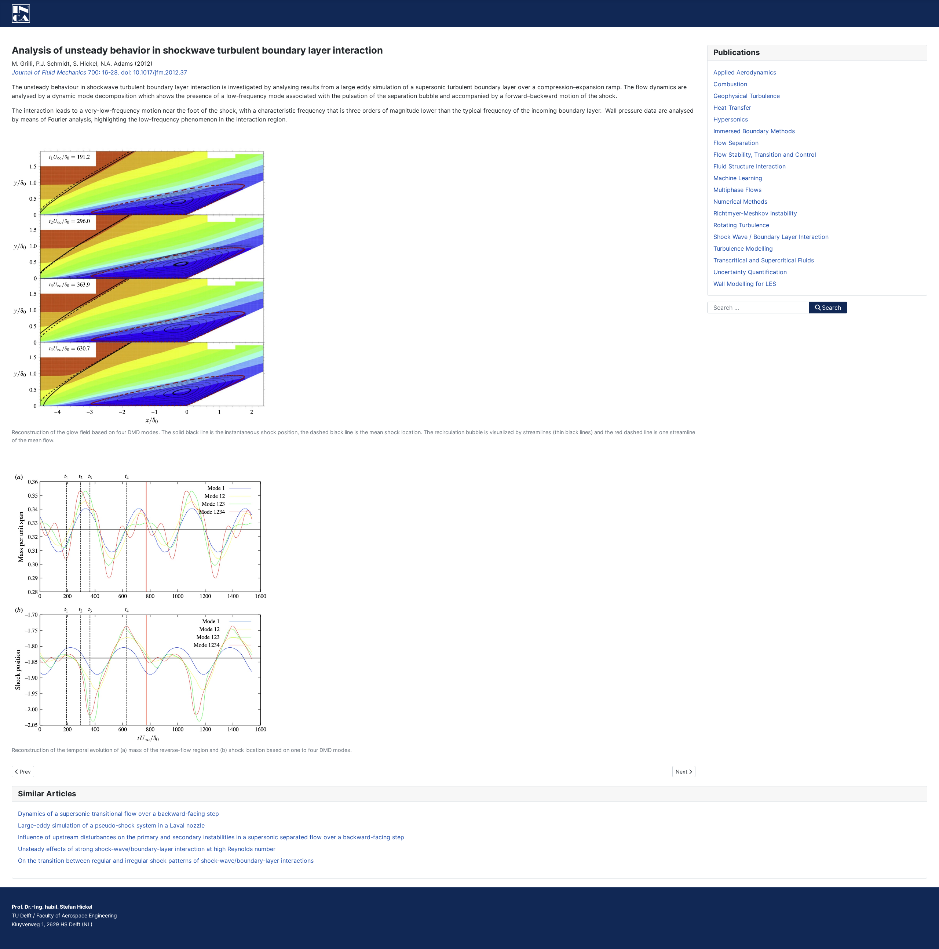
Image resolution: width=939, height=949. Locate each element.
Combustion (730, 84)
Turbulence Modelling (743, 248)
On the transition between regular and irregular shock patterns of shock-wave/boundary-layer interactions (166, 860)
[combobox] (758, 307)
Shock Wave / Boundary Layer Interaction (771, 236)
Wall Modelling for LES (744, 283)
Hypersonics (730, 119)
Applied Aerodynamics (744, 72)
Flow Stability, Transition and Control (764, 154)
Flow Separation (736, 142)
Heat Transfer (732, 107)
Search (831, 307)
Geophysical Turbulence (746, 95)
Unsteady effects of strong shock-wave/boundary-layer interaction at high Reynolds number (146, 848)
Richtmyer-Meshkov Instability (755, 213)
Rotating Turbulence (741, 225)
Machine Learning (737, 178)
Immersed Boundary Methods (754, 131)
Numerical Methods (740, 201)
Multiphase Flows (737, 189)
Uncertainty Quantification (750, 272)
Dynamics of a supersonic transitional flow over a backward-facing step (118, 813)
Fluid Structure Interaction (749, 166)
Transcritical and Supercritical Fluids (763, 260)
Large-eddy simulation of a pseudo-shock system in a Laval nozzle (111, 825)
